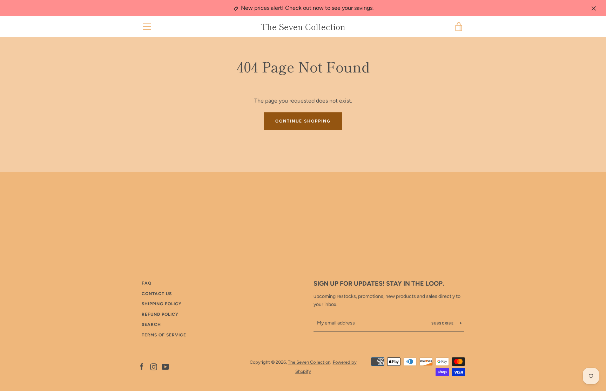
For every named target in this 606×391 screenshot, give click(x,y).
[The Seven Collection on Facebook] (141, 366)
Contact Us (157, 293)
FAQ (147, 283)
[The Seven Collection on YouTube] (165, 366)
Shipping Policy (162, 303)
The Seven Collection (303, 27)
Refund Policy (160, 314)
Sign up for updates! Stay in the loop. (379, 283)
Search (151, 324)
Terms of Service (164, 335)
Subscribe (443, 323)
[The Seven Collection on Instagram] (153, 366)
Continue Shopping (303, 121)
